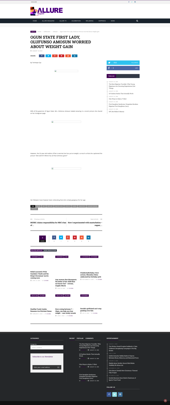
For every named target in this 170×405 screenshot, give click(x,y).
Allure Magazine (48, 21)
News (113, 21)
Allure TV (63, 21)
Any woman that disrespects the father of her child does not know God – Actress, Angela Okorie (66, 282)
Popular (80, 338)
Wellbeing (89, 21)
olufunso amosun (92, 206)
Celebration (76, 21)
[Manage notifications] (165, 400)
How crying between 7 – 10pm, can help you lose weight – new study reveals (65, 311)
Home (35, 21)
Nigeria (74, 206)
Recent (72, 338)
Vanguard (34, 2)
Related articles (36, 250)
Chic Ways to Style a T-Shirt (88, 364)
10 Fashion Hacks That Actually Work (41, 26)
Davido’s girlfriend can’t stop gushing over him (90, 309)
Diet (44, 206)
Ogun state (82, 206)
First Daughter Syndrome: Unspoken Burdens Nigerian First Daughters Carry (88, 376)
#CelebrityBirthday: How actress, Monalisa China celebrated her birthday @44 (90, 275)
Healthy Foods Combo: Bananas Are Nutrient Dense (41, 310)
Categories (33, 344)
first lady (50, 206)
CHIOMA (46, 280)
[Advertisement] (123, 43)
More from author (50, 250)
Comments (89, 338)
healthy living (59, 206)
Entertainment (35, 256)
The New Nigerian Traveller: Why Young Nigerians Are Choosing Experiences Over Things (58, 24)
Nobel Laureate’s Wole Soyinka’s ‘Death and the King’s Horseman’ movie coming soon (39, 275)
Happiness (102, 21)
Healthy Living (35, 295)
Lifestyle (33, 31)
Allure (38, 206)
